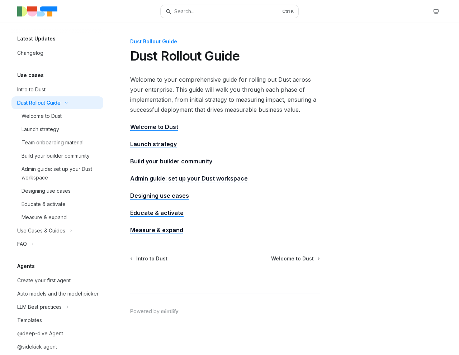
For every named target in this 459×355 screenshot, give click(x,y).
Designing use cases (159, 195)
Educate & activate (157, 212)
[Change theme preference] (436, 11)
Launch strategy (153, 144)
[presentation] (63, 189)
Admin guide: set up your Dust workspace (189, 178)
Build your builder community (171, 161)
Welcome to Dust (154, 126)
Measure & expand (156, 230)
